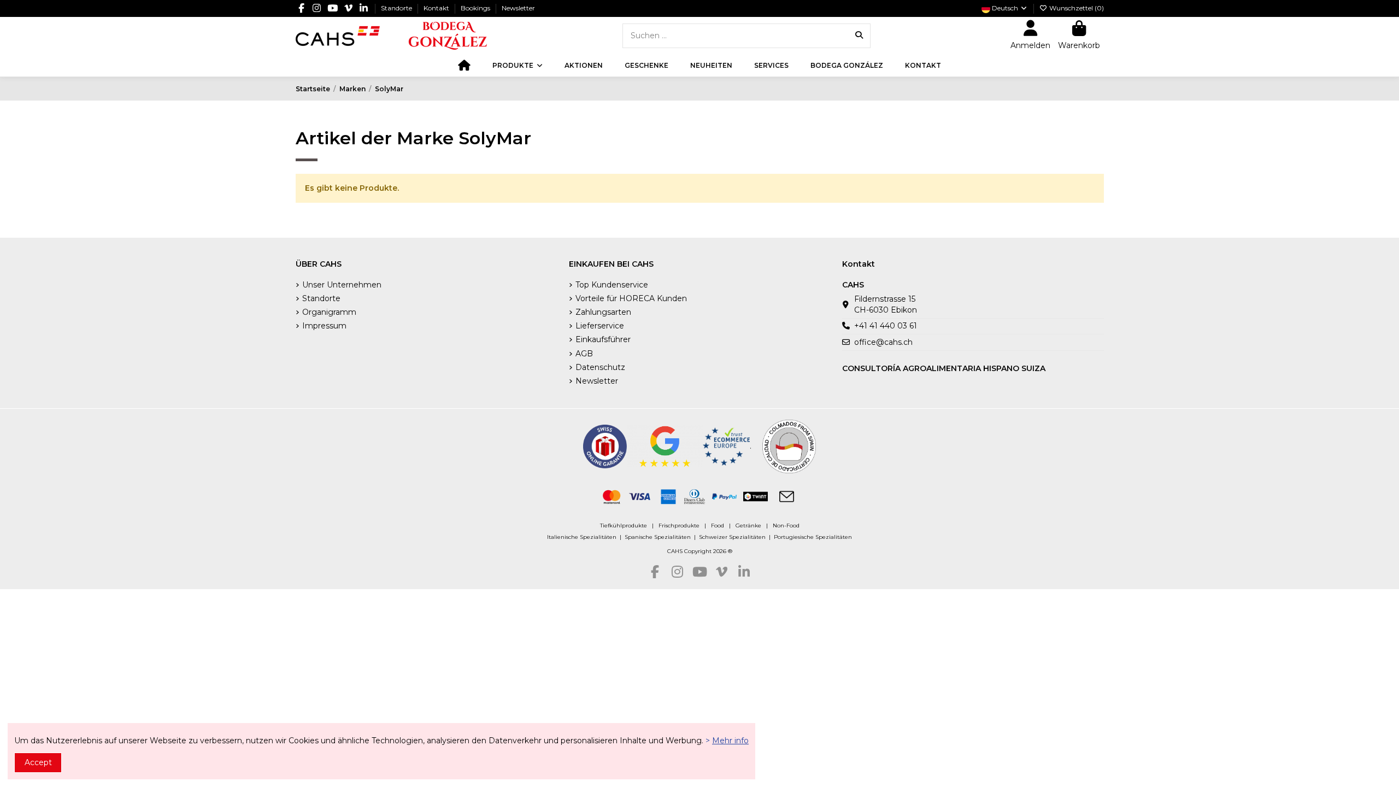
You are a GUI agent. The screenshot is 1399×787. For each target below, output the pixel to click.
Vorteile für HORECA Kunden (631, 298)
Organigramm (329, 312)
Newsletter (518, 8)
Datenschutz (600, 367)
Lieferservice (599, 326)
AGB (584, 354)
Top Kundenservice (611, 285)
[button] (517, 66)
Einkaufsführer (603, 339)
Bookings (476, 8)
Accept (38, 762)
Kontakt (437, 8)
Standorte (397, 8)
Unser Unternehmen (341, 285)
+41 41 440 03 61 (885, 326)
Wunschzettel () (1076, 8)
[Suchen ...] (859, 36)
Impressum (324, 326)
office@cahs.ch (883, 342)
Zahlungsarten (603, 312)
